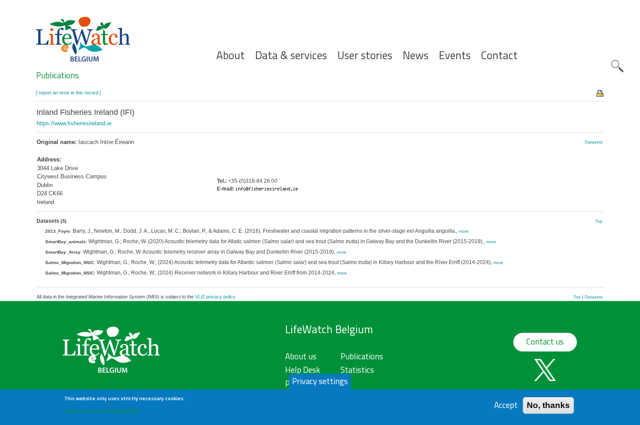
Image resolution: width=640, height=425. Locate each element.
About (230, 55)
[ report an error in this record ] (68, 92)
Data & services (291, 55)
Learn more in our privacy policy (101, 410)
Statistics (357, 370)
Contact (499, 55)
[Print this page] (600, 93)
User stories (364, 55)
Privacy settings (320, 381)
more (464, 231)
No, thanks (548, 405)
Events (455, 55)
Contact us (545, 341)
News (415, 55)
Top (599, 221)
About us (301, 356)
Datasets (594, 142)
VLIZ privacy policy (215, 296)
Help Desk (302, 370)
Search (617, 66)
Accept (506, 405)
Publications (57, 75)
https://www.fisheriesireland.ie (74, 123)
